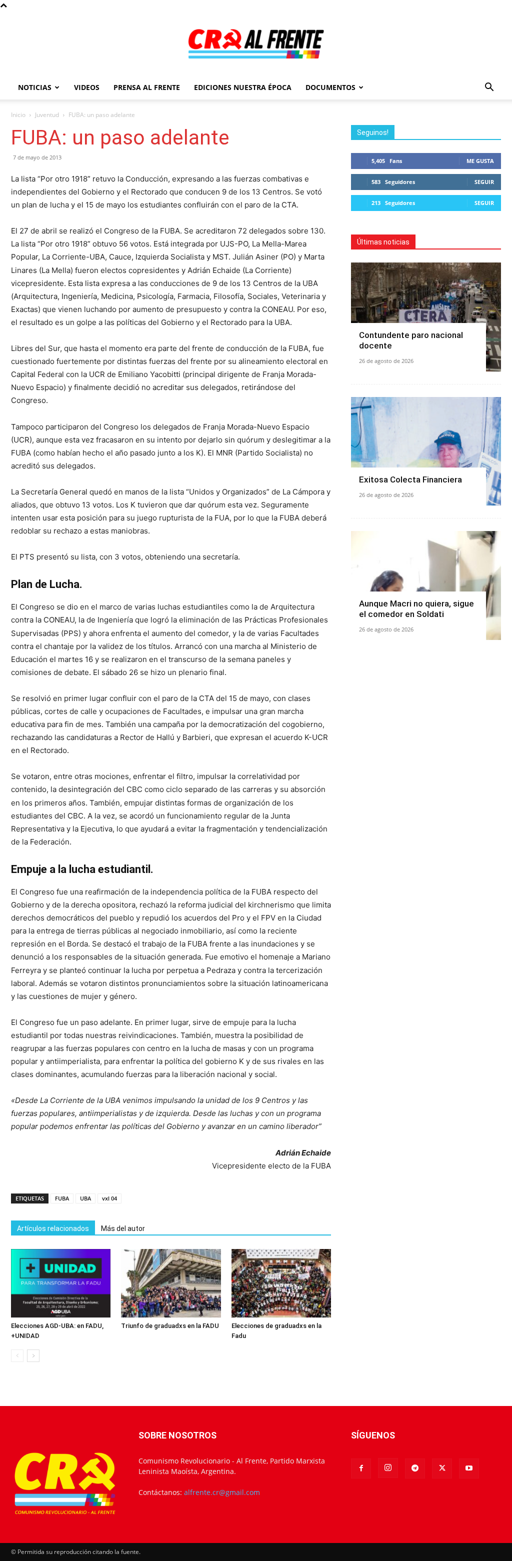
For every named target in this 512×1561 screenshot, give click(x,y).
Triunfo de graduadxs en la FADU (170, 1326)
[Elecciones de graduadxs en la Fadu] (281, 1283)
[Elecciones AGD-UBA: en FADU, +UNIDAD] (60, 1283)
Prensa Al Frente (147, 87)
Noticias (35, 87)
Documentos (331, 87)
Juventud (47, 114)
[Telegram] (415, 1468)
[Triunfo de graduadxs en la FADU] (170, 1283)
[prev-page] (17, 1356)
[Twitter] (442, 1468)
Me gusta (480, 160)
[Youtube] (469, 1468)
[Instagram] (388, 1468)
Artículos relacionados (53, 1228)
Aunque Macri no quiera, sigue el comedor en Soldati (416, 608)
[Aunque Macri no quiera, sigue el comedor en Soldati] (426, 585)
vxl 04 (109, 1198)
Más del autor (123, 1228)
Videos (87, 87)
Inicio (18, 114)
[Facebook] (361, 1468)
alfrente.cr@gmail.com (222, 1492)
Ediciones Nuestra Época (243, 87)
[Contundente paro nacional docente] (426, 317)
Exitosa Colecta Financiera (410, 479)
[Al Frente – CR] (256, 43)
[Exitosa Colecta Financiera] (426, 451)
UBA (85, 1198)
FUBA (62, 1198)
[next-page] (33, 1356)
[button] (489, 88)
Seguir (484, 182)
